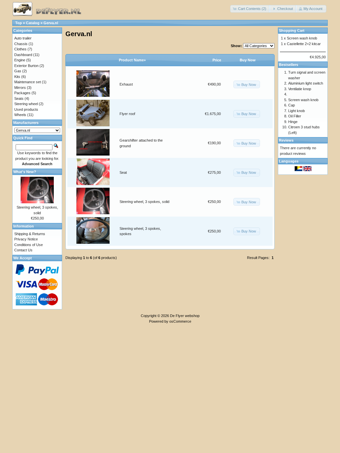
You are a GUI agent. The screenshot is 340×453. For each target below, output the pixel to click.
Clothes (20, 49)
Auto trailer (23, 38)
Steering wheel (26, 104)
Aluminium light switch (305, 83)
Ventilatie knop (299, 89)
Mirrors (20, 88)
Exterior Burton (26, 66)
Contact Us (23, 250)
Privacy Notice (26, 239)
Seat (123, 172)
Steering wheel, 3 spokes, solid (144, 202)
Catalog (33, 23)
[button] (250, 9)
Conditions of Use (28, 245)
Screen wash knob (302, 38)
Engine (19, 60)
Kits (17, 77)
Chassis (21, 44)
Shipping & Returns (29, 234)
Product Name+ (132, 60)
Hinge (293, 122)
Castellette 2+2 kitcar (304, 44)
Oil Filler (294, 116)
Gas (17, 71)
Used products (26, 109)
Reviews (286, 140)
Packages (22, 93)
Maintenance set (27, 82)
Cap (291, 105)
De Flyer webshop (185, 316)
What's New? (24, 172)
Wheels (20, 115)
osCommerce (180, 321)
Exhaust (126, 84)
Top (18, 23)
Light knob (296, 111)
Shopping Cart (291, 30)
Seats (19, 98)
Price (216, 60)
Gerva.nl (50, 23)
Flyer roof (127, 114)
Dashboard (23, 55)
